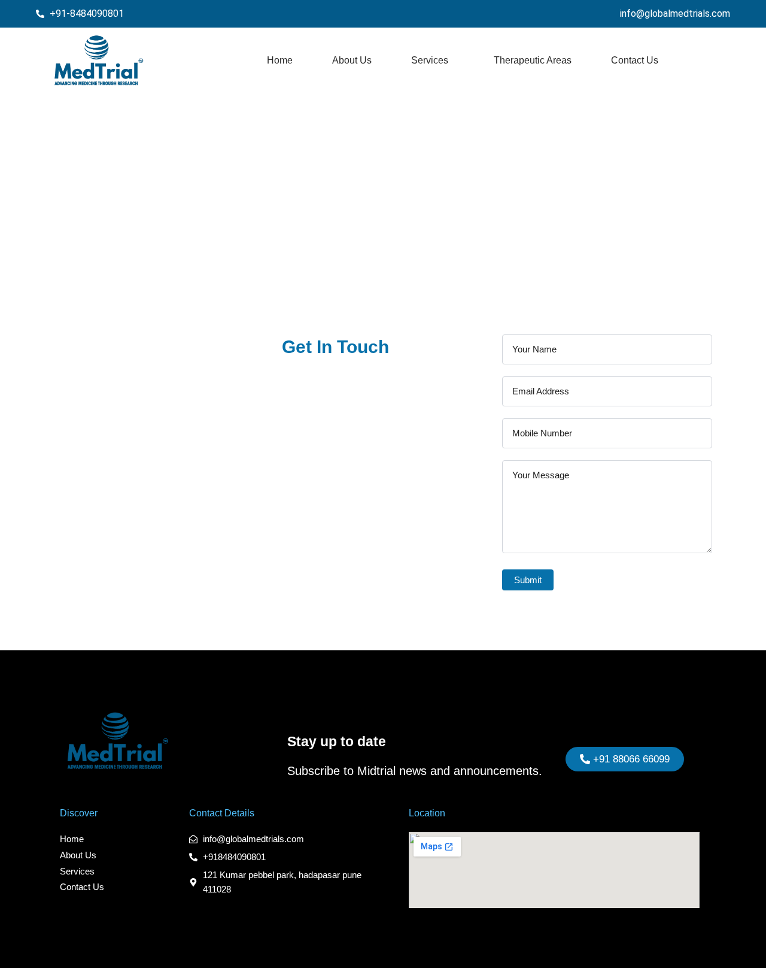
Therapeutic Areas (533, 60)
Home (280, 60)
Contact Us (634, 60)
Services (429, 60)
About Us (352, 60)
